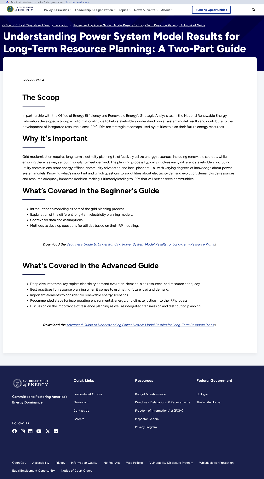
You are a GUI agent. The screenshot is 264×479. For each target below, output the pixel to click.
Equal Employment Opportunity (33, 470)
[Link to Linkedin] (30, 431)
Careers (79, 419)
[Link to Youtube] (39, 431)
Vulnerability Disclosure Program (171, 462)
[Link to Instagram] (23, 431)
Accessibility (40, 462)
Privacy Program (146, 427)
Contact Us (81, 410)
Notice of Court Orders (76, 470)
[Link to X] (47, 431)
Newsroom (81, 402)
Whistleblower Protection (216, 462)
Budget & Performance (150, 394)
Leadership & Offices (88, 394)
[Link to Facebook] (14, 431)
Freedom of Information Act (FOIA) (159, 410)
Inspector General (147, 419)
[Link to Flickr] (56, 431)
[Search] (254, 10)
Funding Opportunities (211, 10)
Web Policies (134, 462)
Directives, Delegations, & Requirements (162, 402)
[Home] (20, 11)
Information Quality (84, 462)
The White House (209, 402)
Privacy (60, 462)
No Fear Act (112, 462)
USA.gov (202, 394)
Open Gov (19, 462)
